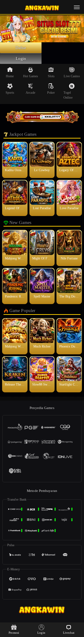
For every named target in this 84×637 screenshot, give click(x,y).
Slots (51, 76)
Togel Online (68, 95)
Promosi (14, 632)
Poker (51, 92)
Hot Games (30, 76)
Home (10, 76)
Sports (10, 92)
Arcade (30, 92)
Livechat (68, 632)
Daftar (20, 47)
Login (21, 58)
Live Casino (72, 76)
